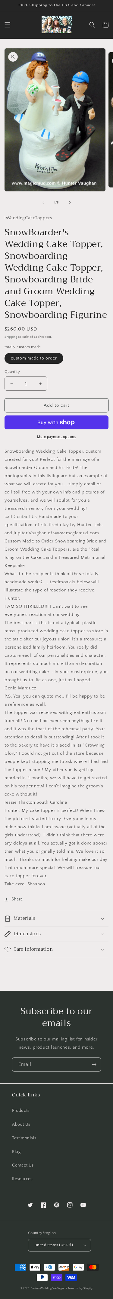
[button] (7, 24)
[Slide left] (43, 202)
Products (21, 1110)
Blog (16, 1151)
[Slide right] (70, 202)
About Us (21, 1124)
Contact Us (25, 516)
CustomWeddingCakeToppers (49, 1288)
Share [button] (17, 899)
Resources (22, 1179)
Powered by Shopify (80, 1288)
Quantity (12, 372)
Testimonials (24, 1138)
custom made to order (34, 358)
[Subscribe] (94, 1064)
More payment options (56, 437)
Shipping (11, 337)
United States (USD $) (53, 1245)
